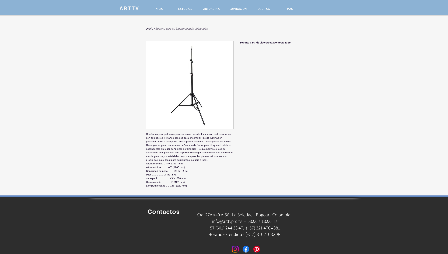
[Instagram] (235, 249)
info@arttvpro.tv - (229, 221)
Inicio (149, 28)
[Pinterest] (256, 249)
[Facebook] (245, 249)
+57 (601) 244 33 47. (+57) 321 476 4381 (244, 228)
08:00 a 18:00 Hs (262, 221)
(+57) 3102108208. (263, 234)
